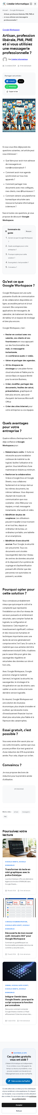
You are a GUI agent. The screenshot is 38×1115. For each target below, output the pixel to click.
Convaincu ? (12, 267)
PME (5, 817)
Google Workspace (17, 10)
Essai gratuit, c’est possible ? (18, 262)
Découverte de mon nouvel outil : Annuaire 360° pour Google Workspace (19, 936)
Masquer (28, 231)
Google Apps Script (13, 925)
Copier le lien (13, 91)
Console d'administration (16, 922)
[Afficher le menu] (31, 4)
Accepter (19, 1105)
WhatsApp (12, 86)
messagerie (26, 812)
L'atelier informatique (19, 59)
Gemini (8, 985)
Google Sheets (11, 862)
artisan (16, 812)
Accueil (5, 10)
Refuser (19, 1111)
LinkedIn (12, 81)
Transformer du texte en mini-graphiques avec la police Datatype (17, 872)
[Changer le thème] (35, 4)
